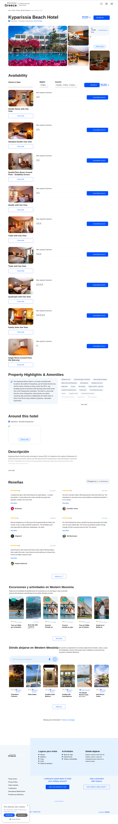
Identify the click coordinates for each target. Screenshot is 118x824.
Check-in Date (14, 82)
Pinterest (64, 805)
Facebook (50, 805)
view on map (38, 21)
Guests (58, 82)
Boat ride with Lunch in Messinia (33, 627)
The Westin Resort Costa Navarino (83, 694)
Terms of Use (12, 779)
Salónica (43, 757)
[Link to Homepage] (11, 7)
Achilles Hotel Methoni (50, 695)
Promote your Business (16, 794)
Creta (42, 759)
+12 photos (99, 60)
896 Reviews (104, 30)
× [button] (27, 805)
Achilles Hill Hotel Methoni (67, 695)
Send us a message (68, 720)
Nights (42, 82)
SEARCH (93, 85)
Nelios (107, 812)
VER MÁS (59, 638)
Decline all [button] (21, 815)
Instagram (54, 805)
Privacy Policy (13, 782)
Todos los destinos (46, 763)
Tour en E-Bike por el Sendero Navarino (16, 627)
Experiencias (68, 757)
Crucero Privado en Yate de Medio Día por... (50, 628)
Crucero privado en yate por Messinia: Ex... (67, 628)
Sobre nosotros (13, 785)
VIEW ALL (58, 576)
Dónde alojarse (92, 751)
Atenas (42, 754)
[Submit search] (54, 659)
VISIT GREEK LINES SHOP (96, 787)
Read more (13, 811)
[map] (101, 4)
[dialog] (16, 812)
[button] (16, 819)
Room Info (20, 116)
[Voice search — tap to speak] (49, 659)
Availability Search (98, 97)
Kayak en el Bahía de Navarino (100, 627)
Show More (14, 503)
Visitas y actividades (70, 759)
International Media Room (16, 791)
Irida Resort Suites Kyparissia (100, 696)
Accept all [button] (9, 815)
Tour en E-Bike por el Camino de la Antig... (84, 627)
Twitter (57, 804)
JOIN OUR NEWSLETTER (57, 787)
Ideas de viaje (68, 754)
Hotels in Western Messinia (23, 10)
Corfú (42, 761)
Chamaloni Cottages (15, 695)
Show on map (99, 46)
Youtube (61, 805)
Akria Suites (32, 694)
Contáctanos (12, 788)
